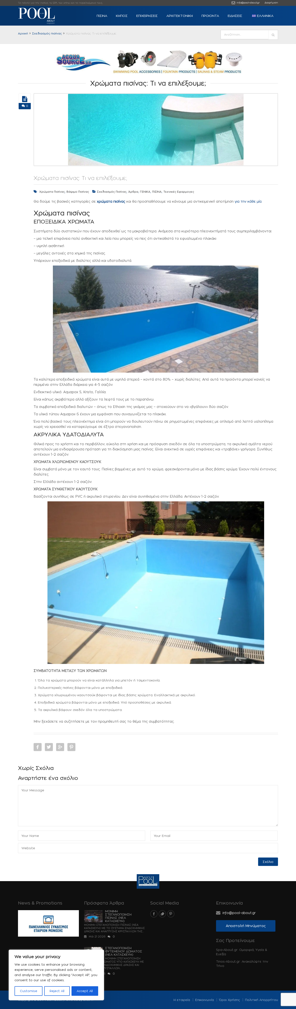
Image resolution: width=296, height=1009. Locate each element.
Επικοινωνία (204, 999)
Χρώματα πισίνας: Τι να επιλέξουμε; (80, 178)
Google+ (60, 747)
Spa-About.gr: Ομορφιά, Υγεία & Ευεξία (241, 952)
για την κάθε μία (248, 201)
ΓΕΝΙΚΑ (145, 191)
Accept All (85, 991)
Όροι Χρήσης (229, 999)
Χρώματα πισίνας (52, 191)
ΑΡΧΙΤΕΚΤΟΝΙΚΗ (179, 16)
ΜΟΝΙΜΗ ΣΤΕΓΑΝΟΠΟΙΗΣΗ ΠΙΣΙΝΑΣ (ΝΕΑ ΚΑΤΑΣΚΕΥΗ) (118, 916)
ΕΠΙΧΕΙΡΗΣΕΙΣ (147, 16)
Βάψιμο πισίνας (78, 191)
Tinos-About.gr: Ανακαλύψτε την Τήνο (242, 963)
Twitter (49, 747)
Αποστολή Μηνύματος (246, 926)
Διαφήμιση (271, 2)
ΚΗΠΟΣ (122, 16)
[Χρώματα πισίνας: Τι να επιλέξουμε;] (24, 99)
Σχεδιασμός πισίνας (47, 33)
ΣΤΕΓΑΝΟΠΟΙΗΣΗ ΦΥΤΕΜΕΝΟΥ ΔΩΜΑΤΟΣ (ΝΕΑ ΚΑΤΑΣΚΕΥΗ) (123, 951)
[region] (56, 975)
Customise (28, 991)
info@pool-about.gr (248, 2)
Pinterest (71, 747)
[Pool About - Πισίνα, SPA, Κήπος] (44, 15)
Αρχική (23, 33)
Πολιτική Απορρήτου (261, 999)
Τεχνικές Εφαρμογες (178, 191)
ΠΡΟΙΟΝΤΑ (210, 16)
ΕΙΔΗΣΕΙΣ (235, 16)
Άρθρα (133, 191)
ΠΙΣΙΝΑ (102, 16)
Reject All (57, 991)
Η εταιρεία (182, 999)
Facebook (38, 747)
